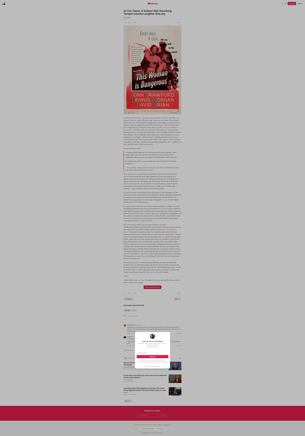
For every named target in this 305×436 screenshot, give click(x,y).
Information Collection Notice (152, 362)
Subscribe (152, 356)
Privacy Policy (164, 362)
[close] (167, 334)
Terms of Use (160, 360)
